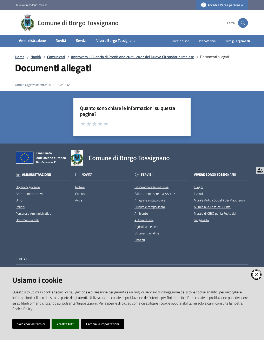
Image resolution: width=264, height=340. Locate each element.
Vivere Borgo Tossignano (215, 174)
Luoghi (198, 187)
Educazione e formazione (151, 187)
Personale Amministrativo (33, 213)
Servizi (147, 174)
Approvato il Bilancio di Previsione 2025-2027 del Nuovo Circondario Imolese (132, 57)
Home (19, 57)
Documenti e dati (27, 220)
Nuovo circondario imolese (31, 5)
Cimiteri (139, 239)
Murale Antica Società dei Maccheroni (219, 200)
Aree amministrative (30, 193)
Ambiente (141, 213)
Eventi (198, 193)
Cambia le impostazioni (102, 323)
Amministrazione (36, 174)
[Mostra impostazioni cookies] (260, 170)
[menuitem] (32, 41)
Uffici (19, 200)
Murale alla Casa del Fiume (212, 206)
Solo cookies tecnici (31, 323)
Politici (20, 206)
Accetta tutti (65, 323)
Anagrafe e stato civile (149, 200)
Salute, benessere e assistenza (155, 193)
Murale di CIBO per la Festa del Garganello (215, 216)
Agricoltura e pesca (147, 226)
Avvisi (79, 200)
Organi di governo (28, 187)
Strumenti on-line (146, 233)
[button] (243, 23)
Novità (36, 57)
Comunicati (56, 57)
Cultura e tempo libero (149, 206)
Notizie (80, 187)
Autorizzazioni (143, 220)
